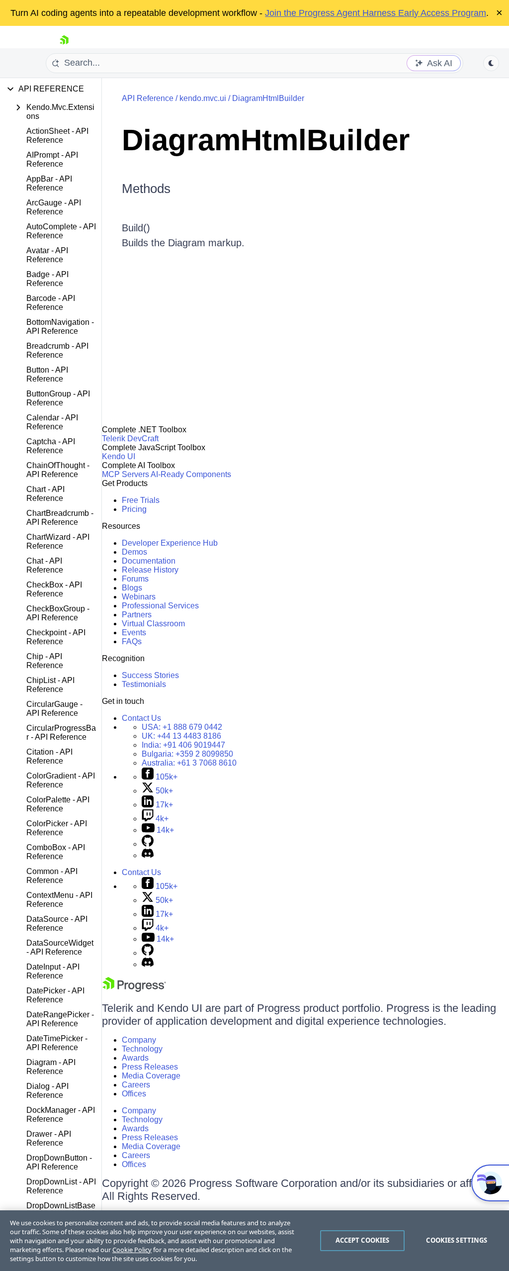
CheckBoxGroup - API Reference (57, 613)
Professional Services (160, 605)
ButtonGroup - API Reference (58, 398)
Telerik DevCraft (130, 438)
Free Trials (141, 500)
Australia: (189, 763)
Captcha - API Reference (50, 446)
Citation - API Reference (49, 756)
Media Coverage (151, 1076)
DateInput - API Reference (53, 971)
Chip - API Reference (44, 661)
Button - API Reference (47, 374)
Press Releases (150, 1067)
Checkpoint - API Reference (55, 637)
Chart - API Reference (45, 493)
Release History (150, 570)
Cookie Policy (132, 1249)
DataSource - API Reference (56, 923)
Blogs (132, 588)
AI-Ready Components (191, 474)
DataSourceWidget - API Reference (59, 947)
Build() (136, 227)
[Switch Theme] (491, 63)
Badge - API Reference (47, 279)
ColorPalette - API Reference (57, 804)
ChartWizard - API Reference (57, 541)
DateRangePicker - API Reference (60, 1019)
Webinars (139, 596)
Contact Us (141, 718)
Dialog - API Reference (47, 1090)
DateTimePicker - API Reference (56, 1043)
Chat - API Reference (44, 565)
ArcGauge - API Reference (53, 207)
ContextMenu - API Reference (59, 899)
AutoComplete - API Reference (61, 231)
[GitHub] (148, 844)
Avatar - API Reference (47, 255)
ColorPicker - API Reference (56, 828)
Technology (142, 1049)
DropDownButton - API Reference (59, 1162)
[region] (254, 1240)
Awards (135, 1058)
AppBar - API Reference (49, 183)
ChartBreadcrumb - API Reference (59, 517)
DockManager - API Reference (60, 1114)
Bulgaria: (187, 754)
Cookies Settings (456, 1240)
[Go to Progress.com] (134, 989)
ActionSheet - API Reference (57, 135)
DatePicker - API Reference (55, 995)
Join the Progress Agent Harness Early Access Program (375, 13)
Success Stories (150, 675)
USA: (182, 727)
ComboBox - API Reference (55, 852)
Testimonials (144, 684)
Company (139, 1040)
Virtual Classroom (153, 623)
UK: (181, 736)
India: (183, 745)
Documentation (148, 561)
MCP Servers (125, 474)
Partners (137, 614)
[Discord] (148, 855)
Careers (136, 1084)
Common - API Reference (52, 875)
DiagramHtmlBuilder (268, 98)
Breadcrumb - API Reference (57, 350)
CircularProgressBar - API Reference (61, 732)
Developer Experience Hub (170, 543)
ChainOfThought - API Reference (57, 470)
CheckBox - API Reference (54, 589)
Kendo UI (118, 456)
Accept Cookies (363, 1240)
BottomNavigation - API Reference (60, 326)
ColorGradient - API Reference (60, 780)
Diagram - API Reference (51, 1066)
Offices (134, 1093)
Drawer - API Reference (48, 1138)
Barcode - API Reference (50, 302)
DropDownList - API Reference (61, 1186)
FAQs (132, 641)
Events (134, 632)
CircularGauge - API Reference (54, 708)
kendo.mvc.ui (202, 98)
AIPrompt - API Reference (52, 159)
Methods (146, 188)
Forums (135, 579)
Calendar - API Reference (52, 422)
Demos (134, 552)
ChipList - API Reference (50, 684)
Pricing (134, 509)
